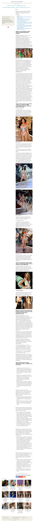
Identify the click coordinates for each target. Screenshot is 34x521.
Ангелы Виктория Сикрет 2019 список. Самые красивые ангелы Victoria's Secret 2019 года (24, 23)
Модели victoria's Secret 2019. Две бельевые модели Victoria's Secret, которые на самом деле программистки (24, 26)
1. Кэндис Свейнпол (21, 24)
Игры (29, 7)
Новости (12, 5)
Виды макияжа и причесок (20, 5)
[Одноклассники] (24, 476)
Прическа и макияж (17, 1)
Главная (8, 5)
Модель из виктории (20, 473)
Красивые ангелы (25, 473)
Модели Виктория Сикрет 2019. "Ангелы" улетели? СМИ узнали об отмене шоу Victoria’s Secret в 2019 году (24, 20)
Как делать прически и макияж (9, 7)
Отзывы (16, 9)
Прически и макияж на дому (21, 7)
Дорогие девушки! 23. (5, 18)
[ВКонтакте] (17, 476)
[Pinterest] (20, 476)
